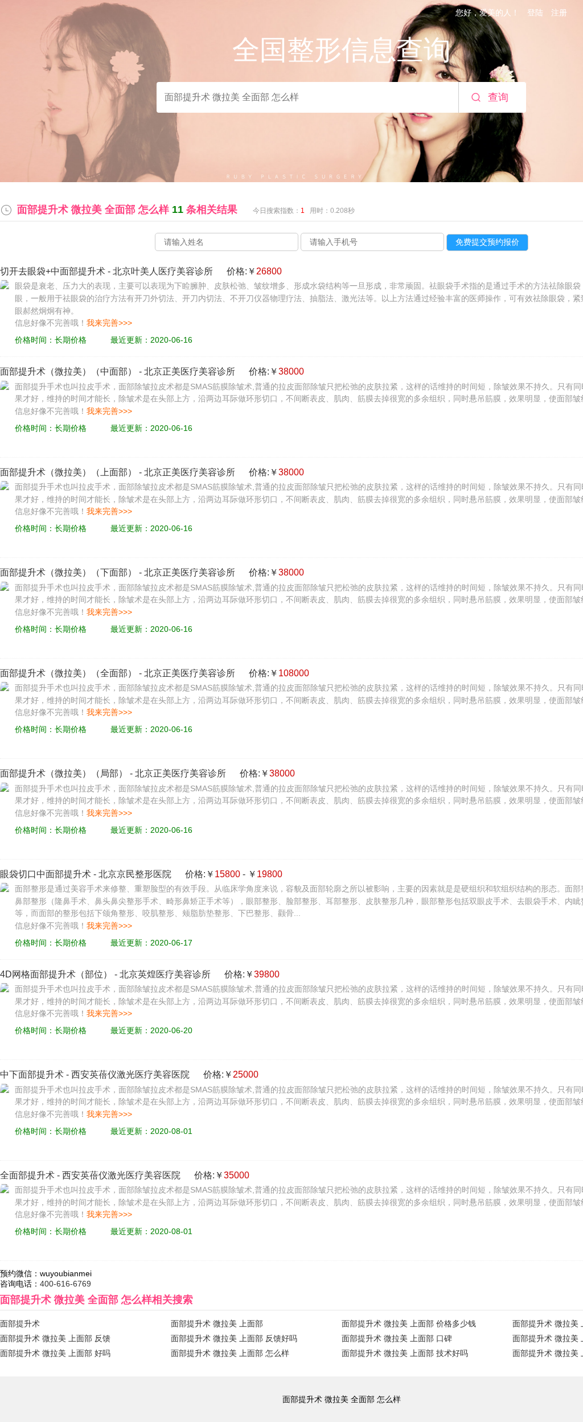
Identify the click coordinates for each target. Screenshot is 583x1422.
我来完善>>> (109, 322)
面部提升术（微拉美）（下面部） (68, 572)
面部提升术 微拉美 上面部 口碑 (397, 1338)
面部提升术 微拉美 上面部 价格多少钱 (409, 1323)
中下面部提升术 (32, 1074)
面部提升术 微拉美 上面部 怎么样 (230, 1353)
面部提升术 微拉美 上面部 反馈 (55, 1338)
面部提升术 (20, 1323)
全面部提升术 (27, 1175)
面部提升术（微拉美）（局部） (64, 773)
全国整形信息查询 (341, 50)
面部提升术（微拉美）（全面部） (68, 673)
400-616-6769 (65, 1283)
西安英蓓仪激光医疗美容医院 (130, 1074)
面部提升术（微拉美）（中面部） (68, 371)
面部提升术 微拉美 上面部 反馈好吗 (234, 1338)
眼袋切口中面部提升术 (45, 874)
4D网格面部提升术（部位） (56, 974)
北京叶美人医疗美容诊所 (163, 271)
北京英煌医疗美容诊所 (165, 974)
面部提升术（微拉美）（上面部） (68, 472)
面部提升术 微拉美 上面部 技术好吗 (405, 1353)
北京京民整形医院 (134, 874)
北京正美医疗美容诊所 (189, 371)
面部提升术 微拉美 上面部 (217, 1323)
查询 (498, 97)
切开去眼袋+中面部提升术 (52, 271)
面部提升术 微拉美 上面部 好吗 (55, 1353)
